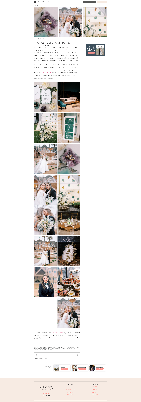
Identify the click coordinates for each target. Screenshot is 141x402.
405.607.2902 (94, 386)
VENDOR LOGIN (95, 394)
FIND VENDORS (70, 387)
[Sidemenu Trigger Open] (35, 2)
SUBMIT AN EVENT (70, 392)
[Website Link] (46, 390)
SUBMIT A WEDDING (70, 394)
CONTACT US (94, 392)
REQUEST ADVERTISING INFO (94, 387)
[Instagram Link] (40, 395)
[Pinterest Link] (46, 395)
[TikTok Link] (51, 395)
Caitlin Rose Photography (43, 38)
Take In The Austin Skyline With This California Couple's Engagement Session (45, 357)
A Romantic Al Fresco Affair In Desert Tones (68, 357)
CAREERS (94, 395)
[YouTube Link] (49, 395)
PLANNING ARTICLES (70, 391)
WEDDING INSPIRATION (70, 389)
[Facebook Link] (43, 395)
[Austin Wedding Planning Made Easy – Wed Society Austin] (43, 2)
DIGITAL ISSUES (95, 391)
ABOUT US (95, 389)
